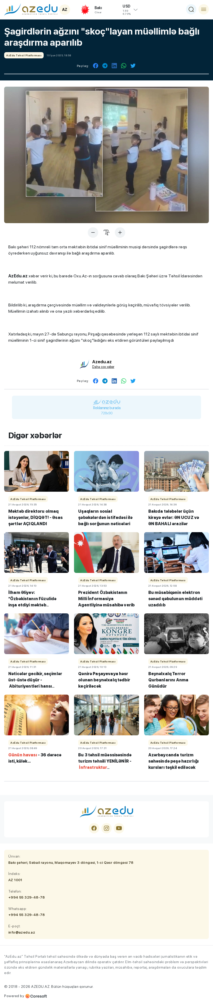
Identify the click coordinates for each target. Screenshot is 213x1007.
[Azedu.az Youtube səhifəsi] (119, 828)
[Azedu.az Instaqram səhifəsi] (106, 828)
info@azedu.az (21, 932)
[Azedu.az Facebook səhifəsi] (94, 828)
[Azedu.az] (31, 9)
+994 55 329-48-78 (26, 897)
